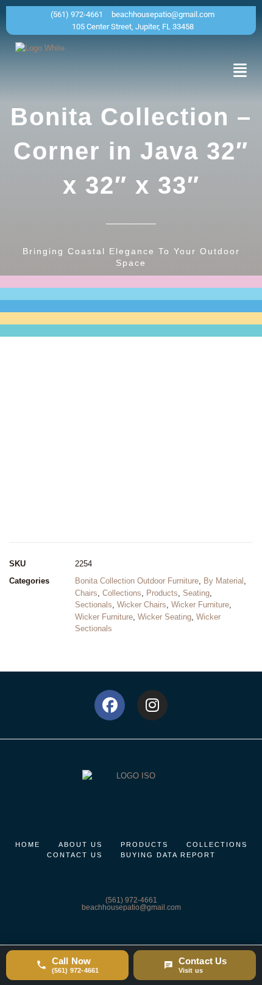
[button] (240, 70)
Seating (196, 593)
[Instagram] (152, 705)
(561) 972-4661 (131, 900)
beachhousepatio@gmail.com (131, 907)
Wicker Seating (164, 616)
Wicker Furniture (200, 604)
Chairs (86, 593)
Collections (121, 593)
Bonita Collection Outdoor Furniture (137, 580)
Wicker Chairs (141, 604)
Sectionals (93, 604)
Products (162, 593)
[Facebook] (109, 705)
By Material (224, 580)
